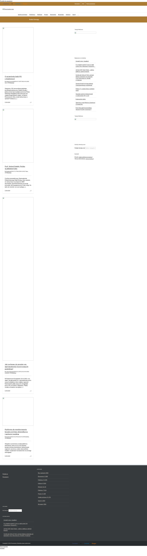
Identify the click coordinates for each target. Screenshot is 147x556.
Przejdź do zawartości (6, 1)
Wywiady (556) (42, 504)
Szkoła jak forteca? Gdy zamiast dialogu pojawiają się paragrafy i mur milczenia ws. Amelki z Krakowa (18, 534)
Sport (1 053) (41, 500)
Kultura (9, 438)
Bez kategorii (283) (43, 473)
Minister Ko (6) (42, 487)
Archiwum (5, 510)
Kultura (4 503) (42, 483)
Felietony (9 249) (42, 480)
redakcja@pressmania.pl (85, 157)
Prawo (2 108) (42, 493)
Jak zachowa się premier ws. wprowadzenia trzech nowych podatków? (16, 366)
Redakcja (8, 171)
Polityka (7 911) (42, 490)
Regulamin (6, 477)
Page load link (4, 546)
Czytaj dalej (7, 102)
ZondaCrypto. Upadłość (82, 61)
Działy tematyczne (80, 148)
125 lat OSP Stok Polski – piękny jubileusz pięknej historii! (17, 529)
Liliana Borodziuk (10, 371)
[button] (78, 14)
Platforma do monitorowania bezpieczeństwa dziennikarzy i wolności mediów (16, 431)
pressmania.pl (89, 159)
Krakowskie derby (81, 99)
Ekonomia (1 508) (43, 476)
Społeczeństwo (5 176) (44, 497)
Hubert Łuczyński (10, 81)
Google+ (2, 548)
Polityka (12, 82)
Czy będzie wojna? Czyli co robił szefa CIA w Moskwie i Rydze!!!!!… (15, 524)
